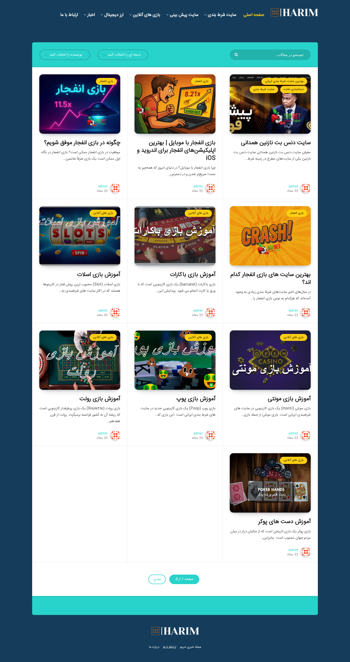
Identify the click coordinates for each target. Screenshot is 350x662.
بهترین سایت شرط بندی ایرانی (284, 81)
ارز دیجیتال (113, 15)
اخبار (91, 15)
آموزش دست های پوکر (284, 522)
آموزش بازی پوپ (195, 399)
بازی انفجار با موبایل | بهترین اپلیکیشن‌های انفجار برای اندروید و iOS (176, 150)
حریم (183, 647)
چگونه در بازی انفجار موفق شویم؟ (82, 143)
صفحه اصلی (253, 15)
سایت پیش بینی (184, 15)
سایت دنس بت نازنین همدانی (276, 143)
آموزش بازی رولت (100, 399)
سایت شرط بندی (222, 15)
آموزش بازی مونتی (289, 399)
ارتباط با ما (69, 15)
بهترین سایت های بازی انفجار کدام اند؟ (270, 278)
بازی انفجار (201, 81)
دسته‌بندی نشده (294, 89)
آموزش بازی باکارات (192, 275)
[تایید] (237, 54)
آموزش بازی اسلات (98, 275)
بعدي (157, 579)
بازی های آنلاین (146, 15)
